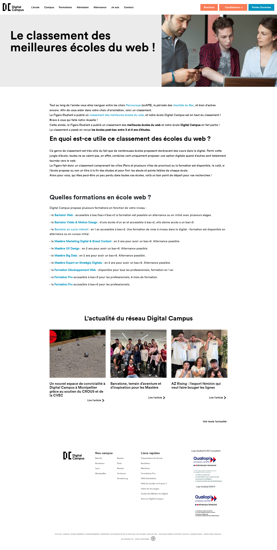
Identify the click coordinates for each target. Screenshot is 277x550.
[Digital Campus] (13, 7)
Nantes (120, 458)
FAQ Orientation (148, 478)
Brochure (209, 7)
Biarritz (98, 458)
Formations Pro (148, 473)
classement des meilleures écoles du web (116, 115)
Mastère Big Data (66, 255)
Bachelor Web (64, 215)
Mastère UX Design (67, 248)
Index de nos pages (150, 488)
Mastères (145, 468)
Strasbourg (122, 478)
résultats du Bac (183, 105)
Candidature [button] (232, 7)
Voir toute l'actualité (215, 421)
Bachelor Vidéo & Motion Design (76, 222)
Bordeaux (100, 463)
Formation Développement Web (75, 270)
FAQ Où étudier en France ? (154, 483)
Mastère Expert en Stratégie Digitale (78, 262)
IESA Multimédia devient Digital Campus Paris (180, 534)
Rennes (120, 468)
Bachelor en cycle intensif (71, 229)
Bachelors (145, 463)
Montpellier (100, 473)
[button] (153, 539)
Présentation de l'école (151, 458)
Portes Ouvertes (261, 7)
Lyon (97, 468)
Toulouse (121, 473)
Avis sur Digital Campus (152, 498)
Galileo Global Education (144, 534)
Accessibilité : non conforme (135, 539)
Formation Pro (63, 277)
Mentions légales (212, 534)
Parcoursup (133, 105)
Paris (119, 463)
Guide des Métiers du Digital (154, 493)
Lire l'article (94, 400)
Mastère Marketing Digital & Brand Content (83, 241)
